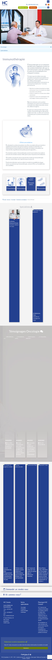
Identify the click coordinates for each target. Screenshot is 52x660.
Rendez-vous (23, 7)
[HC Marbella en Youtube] (25, 654)
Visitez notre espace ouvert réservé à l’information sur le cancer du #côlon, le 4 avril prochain (20, 573)
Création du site (19, 657)
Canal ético (28, 657)
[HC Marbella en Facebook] (21, 654)
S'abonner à (26, 648)
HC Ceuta (6, 602)
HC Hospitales (5, 657)
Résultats (33, 7)
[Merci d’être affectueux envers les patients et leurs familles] (9, 387)
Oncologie (13, 199)
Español (28, 658)
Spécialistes (4, 50)
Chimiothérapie (11, 188)
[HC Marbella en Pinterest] (30, 654)
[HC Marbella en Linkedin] (27, 654)
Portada (4, 199)
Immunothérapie (22, 188)
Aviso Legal (33, 657)
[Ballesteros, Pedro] (38, 260)
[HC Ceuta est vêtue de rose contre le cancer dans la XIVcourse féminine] (32, 515)
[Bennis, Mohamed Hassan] (14, 214)
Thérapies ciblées (31, 183)
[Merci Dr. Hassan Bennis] (42, 387)
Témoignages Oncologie (24, 331)
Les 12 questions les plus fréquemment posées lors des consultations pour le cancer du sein (8, 573)
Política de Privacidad (41, 657)
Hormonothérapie (42, 188)
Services (8, 199)
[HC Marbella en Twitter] (23, 654)
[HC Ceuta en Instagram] (28, 654)
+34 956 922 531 (33, 4)
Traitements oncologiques (21, 199)
